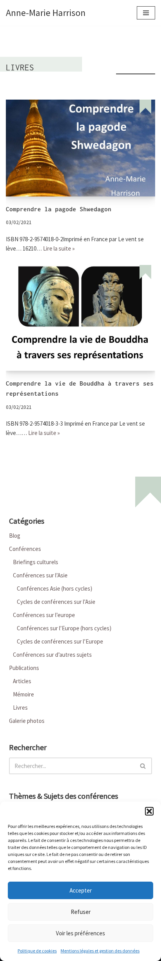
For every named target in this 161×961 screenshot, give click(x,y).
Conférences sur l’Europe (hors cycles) (64, 628)
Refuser (81, 911)
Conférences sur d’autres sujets (52, 654)
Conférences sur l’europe (44, 615)
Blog (14, 535)
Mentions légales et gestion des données (100, 951)
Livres (20, 707)
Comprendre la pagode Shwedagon (58, 209)
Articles (22, 681)
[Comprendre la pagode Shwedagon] (80, 148)
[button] (149, 811)
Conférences (25, 548)
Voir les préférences (80, 933)
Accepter (81, 890)
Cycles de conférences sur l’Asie (56, 601)
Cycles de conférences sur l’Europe (60, 641)
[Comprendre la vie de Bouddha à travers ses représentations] (80, 318)
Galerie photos (27, 720)
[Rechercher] (143, 766)
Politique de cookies (37, 951)
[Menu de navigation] (146, 12)
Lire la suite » (59, 248)
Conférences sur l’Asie (40, 575)
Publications (24, 668)
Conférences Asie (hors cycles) (54, 588)
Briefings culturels (35, 562)
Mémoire (23, 694)
